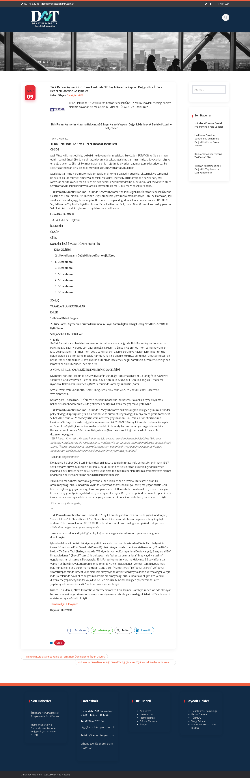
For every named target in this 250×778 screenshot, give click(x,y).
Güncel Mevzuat (149, 721)
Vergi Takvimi (198, 721)
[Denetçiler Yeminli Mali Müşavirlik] (44, 18)
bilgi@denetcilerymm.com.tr (59, 3)
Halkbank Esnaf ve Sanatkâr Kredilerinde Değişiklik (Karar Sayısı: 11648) (207, 140)
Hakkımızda (146, 714)
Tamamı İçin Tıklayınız (64, 604)
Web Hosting (63, 774)
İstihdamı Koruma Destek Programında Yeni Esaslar (209, 125)
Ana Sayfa (145, 711)
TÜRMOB (196, 717)
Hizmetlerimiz (147, 717)
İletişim (143, 724)
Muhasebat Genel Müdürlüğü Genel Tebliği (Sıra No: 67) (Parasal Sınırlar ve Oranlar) (125, 662)
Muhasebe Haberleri (31, 774)
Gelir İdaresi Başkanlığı (204, 711)
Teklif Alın (223, 4)
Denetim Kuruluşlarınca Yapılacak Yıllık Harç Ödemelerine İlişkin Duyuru (64, 656)
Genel (59, 642)
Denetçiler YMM (75, 95)
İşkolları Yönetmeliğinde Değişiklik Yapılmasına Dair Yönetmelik (208, 169)
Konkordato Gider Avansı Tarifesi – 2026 (209, 155)
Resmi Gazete (199, 714)
